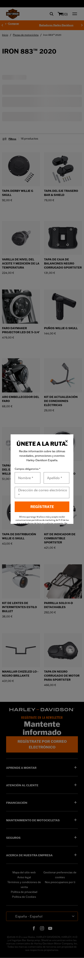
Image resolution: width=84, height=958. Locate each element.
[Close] (66, 441)
